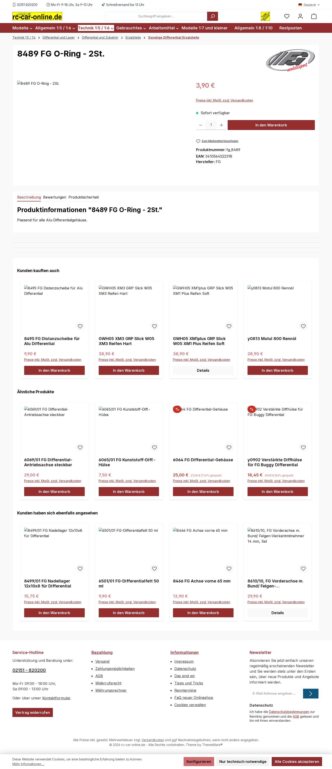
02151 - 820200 (29, 670)
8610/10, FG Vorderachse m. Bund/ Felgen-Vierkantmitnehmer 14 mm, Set (276, 584)
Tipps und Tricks (188, 683)
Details (203, 370)
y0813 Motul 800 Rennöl (272, 338)
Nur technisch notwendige (243, 761)
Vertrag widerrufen (32, 712)
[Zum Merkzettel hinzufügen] (80, 326)
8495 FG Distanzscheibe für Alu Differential (52, 341)
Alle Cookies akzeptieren (297, 761)
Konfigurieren (199, 761)
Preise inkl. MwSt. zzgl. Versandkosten (224, 100)
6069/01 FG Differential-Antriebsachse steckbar (48, 462)
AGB (99, 676)
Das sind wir (184, 676)
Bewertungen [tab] (54, 197)
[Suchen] (212, 16)
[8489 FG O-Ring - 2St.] (102, 129)
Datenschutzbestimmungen (289, 712)
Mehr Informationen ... (28, 764)
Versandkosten (153, 740)
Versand (102, 661)
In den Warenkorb (271, 125)
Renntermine (185, 690)
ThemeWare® (212, 745)
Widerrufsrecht (108, 683)
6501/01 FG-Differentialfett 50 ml (129, 583)
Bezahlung (102, 652)
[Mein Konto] (300, 16)
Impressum (184, 661)
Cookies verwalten (190, 705)
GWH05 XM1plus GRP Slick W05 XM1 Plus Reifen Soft (199, 341)
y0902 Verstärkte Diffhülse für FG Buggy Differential (275, 462)
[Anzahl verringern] (200, 125)
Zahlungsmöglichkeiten (115, 668)
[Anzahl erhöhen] (221, 125)
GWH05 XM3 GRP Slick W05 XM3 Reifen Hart (126, 341)
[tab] (29, 197)
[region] (102, 129)
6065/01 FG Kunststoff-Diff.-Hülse (127, 462)
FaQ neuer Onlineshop (193, 697)
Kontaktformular (56, 698)
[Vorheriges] (22, 325)
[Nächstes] (310, 325)
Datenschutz (185, 668)
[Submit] (311, 694)
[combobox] (156, 16)
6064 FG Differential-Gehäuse (203, 459)
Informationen (185, 652)
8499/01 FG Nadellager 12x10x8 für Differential (47, 583)
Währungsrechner (111, 690)
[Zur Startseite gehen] (37, 16)
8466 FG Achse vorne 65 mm (202, 581)
